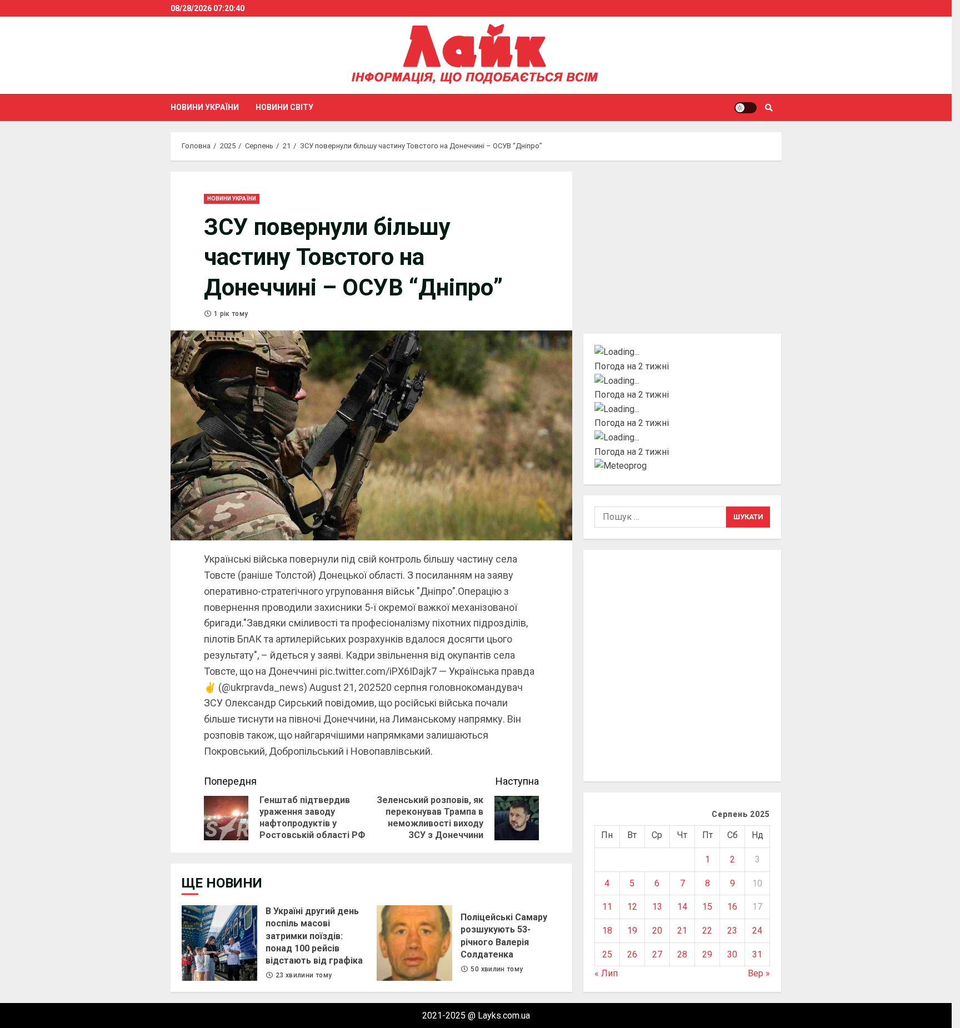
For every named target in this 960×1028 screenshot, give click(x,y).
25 (607, 954)
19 (632, 930)
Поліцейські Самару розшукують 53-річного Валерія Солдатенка (414, 943)
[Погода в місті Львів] (682, 409)
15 (707, 906)
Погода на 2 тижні (631, 366)
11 (607, 906)
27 (657, 954)
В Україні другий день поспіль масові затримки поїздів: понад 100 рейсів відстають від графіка (219, 943)
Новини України (205, 107)
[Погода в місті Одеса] (682, 437)
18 (607, 930)
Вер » (759, 973)
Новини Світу (284, 107)
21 (682, 930)
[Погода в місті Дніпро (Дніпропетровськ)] (682, 381)
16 (732, 906)
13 (657, 906)
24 (757, 930)
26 (632, 954)
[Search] (769, 107)
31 (757, 954)
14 (682, 906)
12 (632, 906)
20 (657, 930)
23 (732, 930)
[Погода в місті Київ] (682, 352)
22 (707, 930)
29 (707, 954)
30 (732, 954)
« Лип (606, 973)
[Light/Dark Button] (745, 107)
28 (682, 954)
